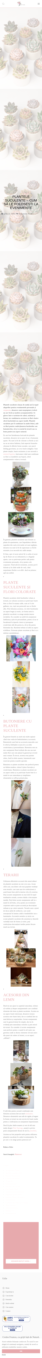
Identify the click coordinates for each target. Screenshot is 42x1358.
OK (21, 1351)
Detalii (4, 1354)
